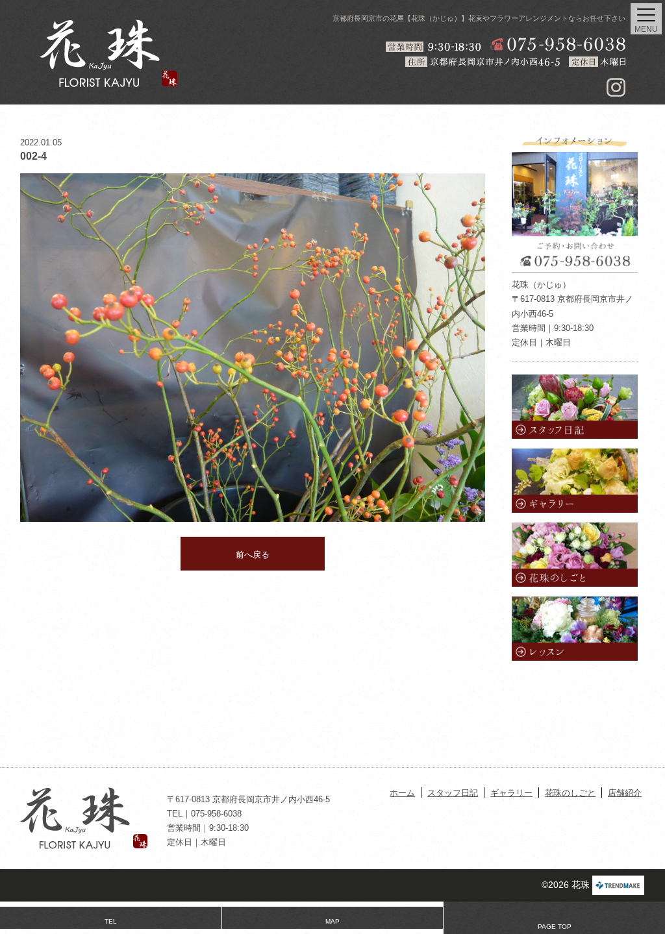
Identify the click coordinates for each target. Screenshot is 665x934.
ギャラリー (511, 793)
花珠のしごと (570, 793)
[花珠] (108, 53)
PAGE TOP (554, 926)
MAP (332, 921)
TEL (111, 921)
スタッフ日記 (452, 793)
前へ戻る (253, 554)
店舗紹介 (625, 793)
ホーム (402, 793)
